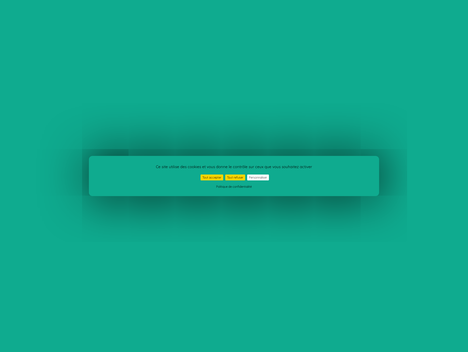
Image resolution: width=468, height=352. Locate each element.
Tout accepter (211, 177)
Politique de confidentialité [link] (234, 186)
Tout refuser (235, 177)
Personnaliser (258, 177)
